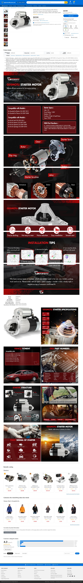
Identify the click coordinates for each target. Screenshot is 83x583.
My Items (44, 5)
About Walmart (3, 570)
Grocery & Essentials (20, 5)
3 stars (18, 543)
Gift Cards (19, 576)
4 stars (18, 542)
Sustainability (3, 576)
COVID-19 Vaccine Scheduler (39, 570)
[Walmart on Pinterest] (74, 576)
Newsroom (3, 573)
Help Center (41, 564)
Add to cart (70, 15)
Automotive (8, 7)
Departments (5, 5)
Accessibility (36, 575)
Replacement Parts (14, 7)
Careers (39, 5)
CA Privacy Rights (54, 573)
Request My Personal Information (56, 575)
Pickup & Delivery (29, 5)
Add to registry (74, 37)
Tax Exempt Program (37, 578)
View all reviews (8, 549)
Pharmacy (35, 5)
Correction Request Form (10, 532)
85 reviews (41, 14)
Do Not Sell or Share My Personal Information (63, 581)
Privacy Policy (53, 571)
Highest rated (17, 553)
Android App (69, 571)
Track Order (48, 564)
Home (5, 7)
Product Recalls (37, 576)
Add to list (67, 37)
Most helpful (24, 553)
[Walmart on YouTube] (72, 576)
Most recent (10, 553)
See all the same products (74, 524)
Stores (19, 571)
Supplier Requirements (5, 578)
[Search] (66, 2)
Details (72, 35)
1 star (18, 546)
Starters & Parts (33, 55)
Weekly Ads (56, 564)
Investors (2, 575)
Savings (14, 5)
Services (10, 5)
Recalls (35, 573)
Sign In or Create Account (30, 564)
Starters (38, 55)
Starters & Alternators (21, 7)
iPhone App (69, 570)
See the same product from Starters (72, 494)
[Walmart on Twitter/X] (70, 576)
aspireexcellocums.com (45, 22)
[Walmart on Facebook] (68, 576)
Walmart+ (19, 575)
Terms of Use (53, 570)
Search (77, 553)
